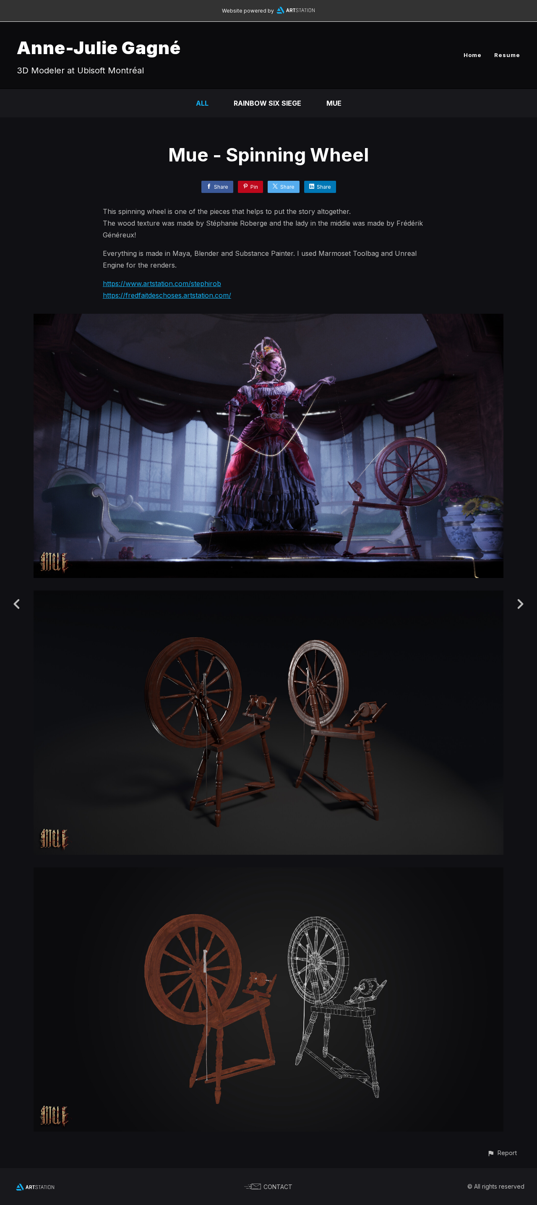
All (202, 103)
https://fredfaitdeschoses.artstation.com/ (167, 295)
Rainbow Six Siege (267, 103)
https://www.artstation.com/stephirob (162, 283)
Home (473, 55)
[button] (502, 1152)
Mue (333, 103)
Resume (507, 55)
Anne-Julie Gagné (99, 47)
